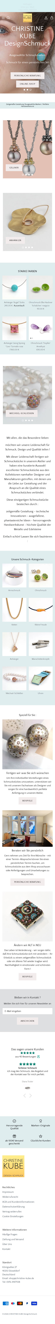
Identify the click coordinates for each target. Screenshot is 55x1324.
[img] (27, 1053)
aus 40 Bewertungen (25, 1056)
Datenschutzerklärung (13, 1206)
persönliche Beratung (27, 882)
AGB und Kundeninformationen (18, 1202)
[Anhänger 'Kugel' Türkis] (14, 287)
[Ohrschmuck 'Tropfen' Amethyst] (41, 328)
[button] (24, 89)
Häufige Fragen (9, 1234)
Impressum (8, 1192)
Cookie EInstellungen (12, 1216)
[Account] (45, 18)
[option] (27, 52)
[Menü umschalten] (3, 18)
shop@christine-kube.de (21, 1278)
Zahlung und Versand (13, 1239)
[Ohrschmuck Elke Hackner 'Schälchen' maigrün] (41, 287)
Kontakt (6, 1249)
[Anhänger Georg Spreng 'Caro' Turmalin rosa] (14, 328)
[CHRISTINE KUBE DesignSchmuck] (27, 18)
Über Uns (7, 1244)
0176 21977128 (13, 1282)
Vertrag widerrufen (12, 1211)
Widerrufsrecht (10, 1197)
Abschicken (27, 1021)
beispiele (27, 801)
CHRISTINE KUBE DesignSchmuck (23, 1314)
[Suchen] (9, 18)
